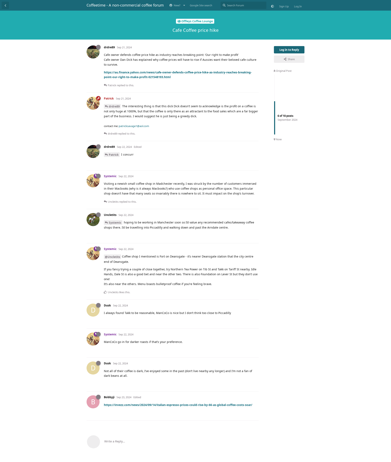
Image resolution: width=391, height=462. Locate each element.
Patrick (114, 155)
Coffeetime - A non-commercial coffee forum (125, 5)
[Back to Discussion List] (5, 5)
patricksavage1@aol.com (134, 126)
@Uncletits (112, 257)
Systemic (115, 222)
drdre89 (114, 106)
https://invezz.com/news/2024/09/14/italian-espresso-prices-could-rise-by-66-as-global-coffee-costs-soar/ (178, 405)
